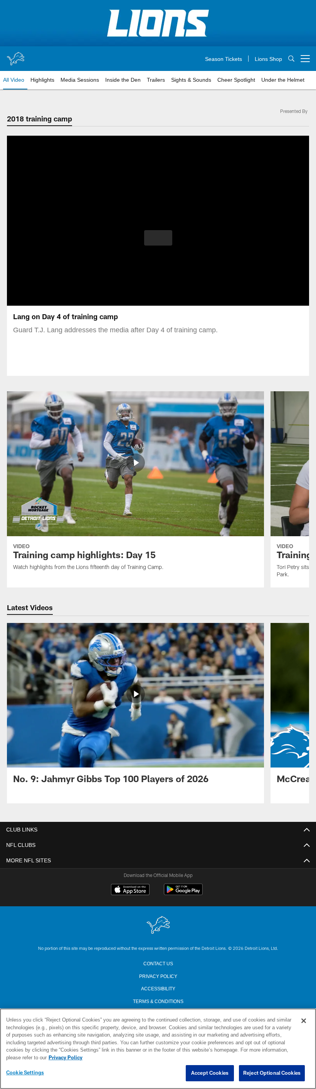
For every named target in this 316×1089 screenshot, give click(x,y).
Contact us (158, 963)
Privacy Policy (158, 975)
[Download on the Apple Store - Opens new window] (130, 890)
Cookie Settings (25, 1073)
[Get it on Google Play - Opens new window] (183, 893)
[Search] (291, 59)
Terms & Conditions (158, 1000)
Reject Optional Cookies (272, 1073)
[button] (158, 238)
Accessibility (158, 988)
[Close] (303, 1021)
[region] (158, 1049)
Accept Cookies (210, 1073)
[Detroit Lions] (158, 925)
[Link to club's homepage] (15, 55)
